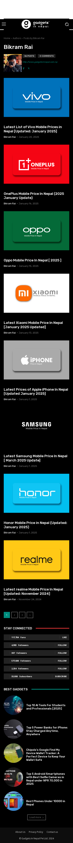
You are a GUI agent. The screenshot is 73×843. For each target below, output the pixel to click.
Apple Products (14, 384)
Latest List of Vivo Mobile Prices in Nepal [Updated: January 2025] (33, 129)
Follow (62, 645)
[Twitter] (29, 67)
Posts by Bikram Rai (34, 38)
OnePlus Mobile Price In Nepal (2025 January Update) (34, 196)
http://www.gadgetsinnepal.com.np (39, 62)
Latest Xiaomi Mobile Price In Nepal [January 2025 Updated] (33, 325)
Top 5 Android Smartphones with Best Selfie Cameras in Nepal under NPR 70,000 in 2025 (45, 779)
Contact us (52, 832)
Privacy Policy (36, 832)
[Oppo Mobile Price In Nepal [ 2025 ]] (36, 230)
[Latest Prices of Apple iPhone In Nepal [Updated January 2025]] (36, 359)
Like (64, 637)
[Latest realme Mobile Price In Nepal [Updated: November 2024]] (36, 559)
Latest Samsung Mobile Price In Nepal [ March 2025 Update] (35, 458)
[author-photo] (13, 63)
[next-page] (30, 615)
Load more (35, 817)
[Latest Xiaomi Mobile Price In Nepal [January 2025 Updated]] (36, 293)
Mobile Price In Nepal (17, 122)
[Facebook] (23, 67)
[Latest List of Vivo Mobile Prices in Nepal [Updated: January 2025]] (36, 97)
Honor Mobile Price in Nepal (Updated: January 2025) (35, 525)
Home (7, 38)
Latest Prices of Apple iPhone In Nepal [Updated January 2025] (36, 391)
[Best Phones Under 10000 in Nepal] (13, 801)
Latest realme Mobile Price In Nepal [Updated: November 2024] (33, 591)
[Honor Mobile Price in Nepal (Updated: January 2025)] (36, 493)
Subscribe (61, 676)
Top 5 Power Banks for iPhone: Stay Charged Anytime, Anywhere (47, 731)
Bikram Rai (10, 137)
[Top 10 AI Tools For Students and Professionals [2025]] (13, 705)
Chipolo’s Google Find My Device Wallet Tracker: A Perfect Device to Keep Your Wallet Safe (45, 755)
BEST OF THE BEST (35, 701)
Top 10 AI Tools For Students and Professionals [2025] (46, 707)
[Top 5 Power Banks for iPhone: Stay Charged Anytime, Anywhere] (13, 729)
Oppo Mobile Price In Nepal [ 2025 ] (32, 260)
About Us (20, 832)
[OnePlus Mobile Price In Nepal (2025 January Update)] (36, 164)
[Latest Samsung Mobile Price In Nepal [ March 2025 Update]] (36, 426)
